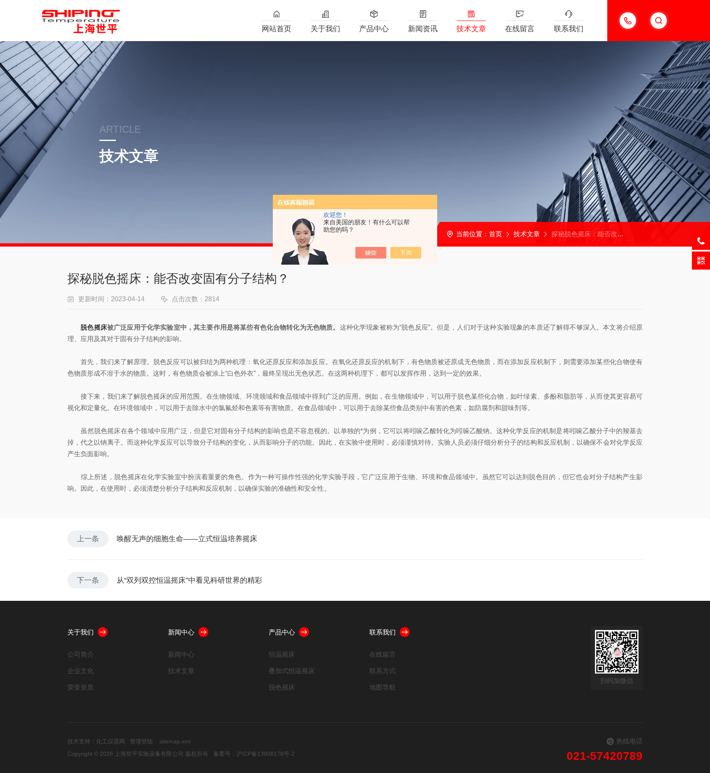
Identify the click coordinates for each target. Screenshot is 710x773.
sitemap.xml (175, 741)
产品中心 (374, 29)
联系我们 (568, 29)
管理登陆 (141, 741)
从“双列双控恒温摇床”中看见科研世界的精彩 (189, 580)
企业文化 (80, 670)
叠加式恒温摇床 (292, 670)
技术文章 (471, 29)
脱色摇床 (94, 327)
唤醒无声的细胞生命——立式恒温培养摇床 (187, 539)
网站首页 (276, 29)
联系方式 (382, 670)
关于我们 (325, 29)
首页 (495, 234)
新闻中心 (181, 632)
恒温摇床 (282, 654)
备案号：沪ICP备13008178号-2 (254, 753)
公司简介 (80, 654)
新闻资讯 (423, 29)
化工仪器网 (110, 741)
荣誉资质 (80, 687)
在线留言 (520, 29)
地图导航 (382, 687)
